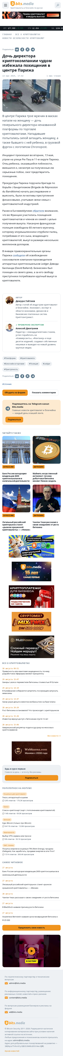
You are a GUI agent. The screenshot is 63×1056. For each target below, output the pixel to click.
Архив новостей (12, 1051)
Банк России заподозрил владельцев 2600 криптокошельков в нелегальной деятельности (15, 477)
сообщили (19, 255)
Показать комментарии (44, 392)
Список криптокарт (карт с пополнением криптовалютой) (28, 810)
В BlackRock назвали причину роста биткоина (23, 907)
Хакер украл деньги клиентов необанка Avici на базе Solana (28, 702)
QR (42, 1046)
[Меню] (5, 5)
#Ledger (46, 364)
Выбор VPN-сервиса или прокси (16, 836)
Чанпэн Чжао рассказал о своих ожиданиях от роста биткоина (46, 524)
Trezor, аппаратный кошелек (15, 797)
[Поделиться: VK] (17, 49)
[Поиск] (58, 5)
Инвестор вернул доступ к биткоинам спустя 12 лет (25, 719)
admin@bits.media (17, 983)
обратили (38, 210)
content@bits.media (18, 997)
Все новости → (54, 735)
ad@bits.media (15, 1012)
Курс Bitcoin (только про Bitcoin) (16, 823)
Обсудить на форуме (15, 392)
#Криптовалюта (27, 358)
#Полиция (33, 364)
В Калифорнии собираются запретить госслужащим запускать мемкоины (30, 692)
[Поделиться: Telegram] (33, 49)
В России (9, 467)
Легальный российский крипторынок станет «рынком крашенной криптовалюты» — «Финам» (16, 526)
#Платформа (10, 358)
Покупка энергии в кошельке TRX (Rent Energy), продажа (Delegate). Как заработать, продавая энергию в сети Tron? (28, 850)
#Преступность (11, 369)
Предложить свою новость (31, 927)
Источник (7, 384)
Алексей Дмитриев (27, 328)
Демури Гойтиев (25, 300)
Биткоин (38, 467)
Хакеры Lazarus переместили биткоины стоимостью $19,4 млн (30, 682)
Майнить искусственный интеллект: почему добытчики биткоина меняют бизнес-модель (45, 477)
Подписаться (31, 778)
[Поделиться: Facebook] (22, 49)
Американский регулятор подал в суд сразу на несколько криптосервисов (28, 728)
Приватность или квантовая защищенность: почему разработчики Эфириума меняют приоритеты (25, 672)
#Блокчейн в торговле (14, 364)
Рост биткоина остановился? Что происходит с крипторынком (30, 710)
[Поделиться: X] (27, 49)
